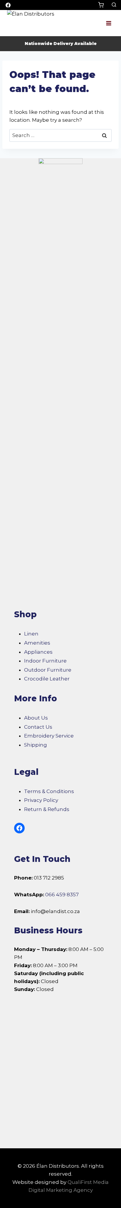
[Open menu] (108, 23)
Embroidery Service (49, 736)
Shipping (35, 745)
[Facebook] (8, 5)
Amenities (37, 643)
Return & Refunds (46, 809)
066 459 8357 (62, 894)
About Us (36, 718)
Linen (31, 634)
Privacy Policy (41, 800)
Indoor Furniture (45, 661)
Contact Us (38, 727)
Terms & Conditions (49, 791)
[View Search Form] (114, 5)
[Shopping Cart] (103, 5)
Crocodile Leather (47, 679)
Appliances (38, 652)
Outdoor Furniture (47, 670)
